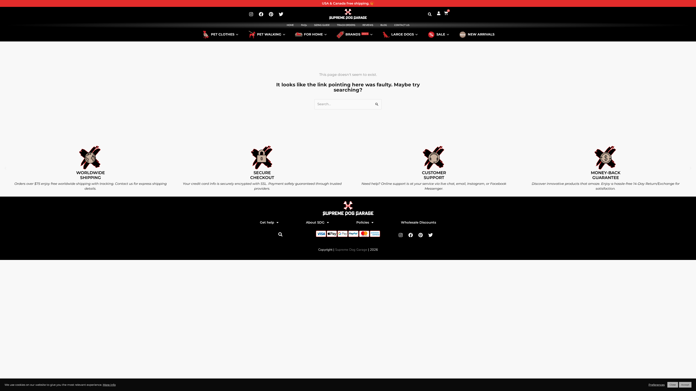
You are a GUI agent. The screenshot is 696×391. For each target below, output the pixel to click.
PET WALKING (269, 35)
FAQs (304, 25)
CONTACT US (401, 25)
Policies (362, 222)
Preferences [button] (657, 384)
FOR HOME (313, 35)
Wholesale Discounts (418, 222)
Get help (267, 222)
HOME (290, 25)
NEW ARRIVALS (481, 35)
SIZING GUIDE (322, 25)
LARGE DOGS (402, 35)
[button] (429, 14)
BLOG (383, 25)
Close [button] (673, 384)
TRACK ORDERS (346, 25)
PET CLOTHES (222, 35)
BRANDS (356, 35)
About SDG (315, 222)
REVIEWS (367, 25)
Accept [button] (685, 384)
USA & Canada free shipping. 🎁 (348, 3)
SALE (440, 35)
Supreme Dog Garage (351, 249)
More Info (109, 384)
